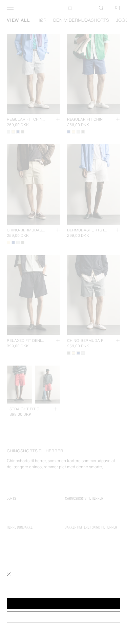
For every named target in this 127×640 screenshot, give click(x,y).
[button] (63, 603)
